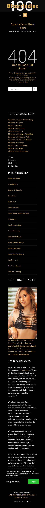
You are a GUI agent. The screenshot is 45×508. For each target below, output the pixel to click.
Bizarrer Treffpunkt (15, 190)
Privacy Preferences (13, 482)
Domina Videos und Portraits (18, 213)
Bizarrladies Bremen (15, 148)
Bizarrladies (12, 196)
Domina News (26, 502)
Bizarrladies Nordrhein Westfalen (20, 134)
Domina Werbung (14, 272)
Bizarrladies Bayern (15, 122)
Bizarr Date (12, 202)
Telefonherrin (13, 260)
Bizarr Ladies (24, 370)
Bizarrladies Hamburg (16, 128)
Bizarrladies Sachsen (16, 142)
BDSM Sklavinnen (14, 248)
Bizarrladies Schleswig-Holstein (20, 140)
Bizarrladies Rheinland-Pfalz (18, 137)
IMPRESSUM (31, 495)
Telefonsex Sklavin (14, 266)
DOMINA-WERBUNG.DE (22, 498)
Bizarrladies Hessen (15, 131)
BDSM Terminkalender (16, 242)
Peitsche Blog (13, 184)
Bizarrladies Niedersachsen (18, 151)
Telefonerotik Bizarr (15, 225)
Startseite (17, 502)
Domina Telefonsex (15, 237)
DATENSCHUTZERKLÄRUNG (17, 495)
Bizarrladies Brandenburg (17, 145)
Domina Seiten (13, 207)
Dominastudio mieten (16, 254)
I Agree (33, 482)
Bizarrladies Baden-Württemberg (20, 120)
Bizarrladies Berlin (15, 125)
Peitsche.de (12, 219)
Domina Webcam (14, 178)
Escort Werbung (13, 231)
